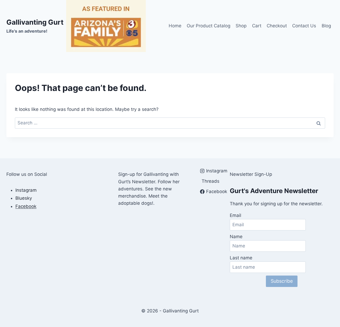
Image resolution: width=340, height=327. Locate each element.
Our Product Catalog (208, 25)
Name (236, 236)
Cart (256, 25)
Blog (326, 25)
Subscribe (282, 281)
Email (235, 215)
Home (175, 25)
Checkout (277, 25)
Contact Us (304, 25)
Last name (241, 257)
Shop (241, 25)
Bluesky (23, 198)
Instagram (26, 190)
